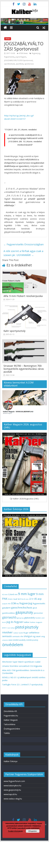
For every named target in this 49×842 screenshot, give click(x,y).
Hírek (8, 39)
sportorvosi (29, 64)
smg (43, 636)
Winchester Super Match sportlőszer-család (21, 661)
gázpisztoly (24, 612)
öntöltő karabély (19, 640)
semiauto (7, 636)
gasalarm (6, 607)
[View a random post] (44, 27)
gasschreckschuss (21, 607)
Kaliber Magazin (11, 720)
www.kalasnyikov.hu (12, 785)
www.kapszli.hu (10, 794)
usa (10, 639)
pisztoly (31, 627)
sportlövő (19, 64)
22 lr (31, 598)
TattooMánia (9, 724)
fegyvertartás (9, 57)
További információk (15, 831)
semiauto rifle (17, 636)
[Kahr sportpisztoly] (24, 306)
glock (35, 608)
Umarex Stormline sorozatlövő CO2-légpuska (22, 666)
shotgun (28, 636)
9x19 (19, 599)
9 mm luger (27, 593)
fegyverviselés (39, 603)
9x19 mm (25, 599)
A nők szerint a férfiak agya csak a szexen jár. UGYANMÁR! (23, 253)
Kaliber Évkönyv (10, 761)
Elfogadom (32, 831)
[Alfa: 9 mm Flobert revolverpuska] (24, 271)
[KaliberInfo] (5, 28)
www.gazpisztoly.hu (12, 790)
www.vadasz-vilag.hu (13, 798)
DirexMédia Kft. (10, 711)
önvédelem (12, 644)
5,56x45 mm (13, 594)
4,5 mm (5, 594)
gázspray (20, 618)
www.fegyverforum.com (14, 781)
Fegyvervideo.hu (11, 715)
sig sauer (37, 636)
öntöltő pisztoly (32, 640)
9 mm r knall (12, 599)
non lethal (11, 628)
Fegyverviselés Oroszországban (24, 244)
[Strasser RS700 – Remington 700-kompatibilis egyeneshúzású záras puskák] (24, 340)
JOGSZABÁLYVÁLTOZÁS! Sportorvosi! (18, 60)
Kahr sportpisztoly (14, 331)
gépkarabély (29, 617)
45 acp (38, 598)
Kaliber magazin (36, 622)
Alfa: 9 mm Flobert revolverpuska (23, 296)
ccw (13, 603)
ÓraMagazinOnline (12, 728)
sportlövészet (9, 64)
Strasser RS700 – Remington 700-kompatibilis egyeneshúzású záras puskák (24, 368)
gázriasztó (9, 617)
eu (17, 603)
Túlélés (7, 733)
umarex (5, 640)
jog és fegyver (21, 57)
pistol (19, 627)
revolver (7, 632)
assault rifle (6, 604)
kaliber (27, 622)
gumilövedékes (8, 613)
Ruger (26, 632)
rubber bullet (18, 633)
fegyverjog (36, 53)
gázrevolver (38, 613)
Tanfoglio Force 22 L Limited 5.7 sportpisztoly (22, 684)
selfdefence (34, 632)
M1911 (4, 628)
